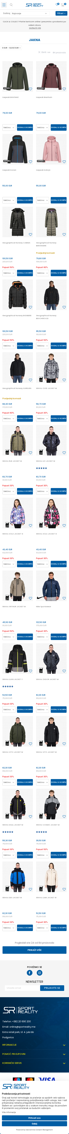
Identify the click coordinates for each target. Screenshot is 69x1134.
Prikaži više (34, 950)
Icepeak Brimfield (10, 97)
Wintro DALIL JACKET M (12, 824)
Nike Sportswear (43, 606)
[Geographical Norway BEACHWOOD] (51, 294)
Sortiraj (6, 13)
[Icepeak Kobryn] (51, 149)
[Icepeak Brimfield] (17, 76)
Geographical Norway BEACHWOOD (46, 317)
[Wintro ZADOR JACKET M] (51, 658)
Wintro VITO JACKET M (12, 752)
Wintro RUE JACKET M (12, 461)
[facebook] (29, 973)
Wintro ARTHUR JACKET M (14, 606)
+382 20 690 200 (21, 1021)
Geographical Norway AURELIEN (16, 388)
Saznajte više (35, 24)
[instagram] (39, 973)
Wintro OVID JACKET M (46, 388)
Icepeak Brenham (44, 97)
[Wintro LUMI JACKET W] (51, 876)
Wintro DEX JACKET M (12, 897)
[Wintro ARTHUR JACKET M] (17, 585)
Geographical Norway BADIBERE (16, 315)
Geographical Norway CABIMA (16, 242)
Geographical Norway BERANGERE (46, 244)
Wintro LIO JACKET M (45, 461)
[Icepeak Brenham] (51, 76)
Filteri (60, 13)
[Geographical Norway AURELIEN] (17, 367)
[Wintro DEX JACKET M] (17, 876)
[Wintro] (41, 379)
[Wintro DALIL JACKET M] (17, 804)
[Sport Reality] (34, 6)
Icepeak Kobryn (43, 170)
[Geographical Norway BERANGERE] (51, 222)
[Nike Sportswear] (51, 585)
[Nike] (41, 597)
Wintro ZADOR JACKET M (47, 679)
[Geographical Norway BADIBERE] (17, 294)
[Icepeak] (7, 88)
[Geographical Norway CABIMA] (17, 222)
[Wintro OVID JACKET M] (51, 367)
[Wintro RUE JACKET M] (17, 440)
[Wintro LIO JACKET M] (51, 440)
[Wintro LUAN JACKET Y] (17, 658)
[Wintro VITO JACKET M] (17, 731)
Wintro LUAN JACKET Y (12, 679)
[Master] (30, 1080)
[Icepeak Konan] (17, 149)
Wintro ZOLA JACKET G (12, 533)
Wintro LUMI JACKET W (46, 897)
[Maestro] (17, 1080)
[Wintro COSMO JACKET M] (51, 804)
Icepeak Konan (9, 170)
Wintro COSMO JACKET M (48, 824)
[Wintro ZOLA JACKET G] (17, 513)
